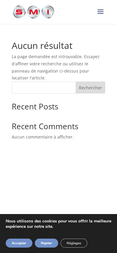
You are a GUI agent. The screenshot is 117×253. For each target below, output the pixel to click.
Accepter (19, 243)
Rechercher (90, 88)
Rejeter (46, 243)
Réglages (74, 243)
